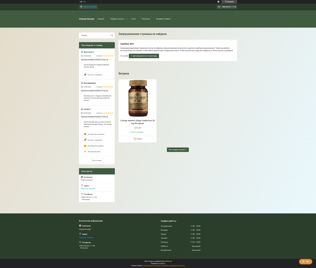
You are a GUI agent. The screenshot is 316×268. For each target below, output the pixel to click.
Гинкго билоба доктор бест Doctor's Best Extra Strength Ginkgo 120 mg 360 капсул (97, 124)
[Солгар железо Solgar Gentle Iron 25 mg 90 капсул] (137, 98)
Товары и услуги (117, 19)
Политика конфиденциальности (173, 266)
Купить (139, 139)
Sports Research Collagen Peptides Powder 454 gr (96, 66)
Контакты (146, 19)
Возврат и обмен (163, 19)
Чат (307, 262)
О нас (133, 19)
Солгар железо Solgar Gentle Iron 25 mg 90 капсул (137, 121)
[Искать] (112, 35)
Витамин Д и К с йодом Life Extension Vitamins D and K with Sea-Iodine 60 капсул (97, 98)
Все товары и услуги (177, 150)
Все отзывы (97, 160)
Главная (100, 19)
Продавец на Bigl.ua (158, 263)
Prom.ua (169, 261)
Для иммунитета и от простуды (145, 56)
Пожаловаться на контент (152, 266)
